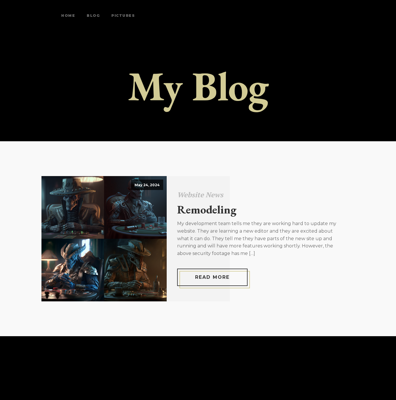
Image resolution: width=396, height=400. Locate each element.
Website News (200, 194)
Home (68, 15)
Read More (212, 277)
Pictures (123, 15)
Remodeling (207, 209)
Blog (93, 15)
